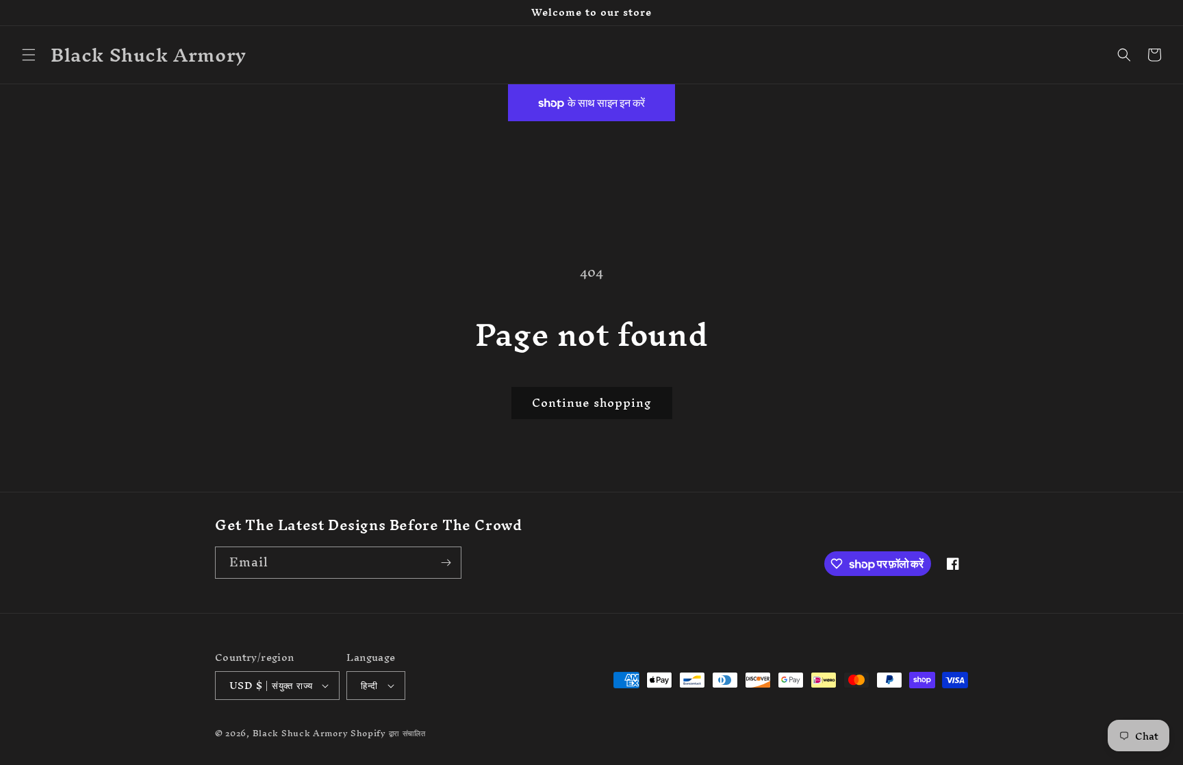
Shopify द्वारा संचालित (388, 733)
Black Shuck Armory (300, 733)
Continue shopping (592, 402)
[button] (29, 55)
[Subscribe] (446, 563)
